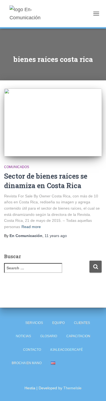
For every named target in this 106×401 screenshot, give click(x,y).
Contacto (32, 350)
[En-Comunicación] (36, 13)
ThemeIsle (72, 388)
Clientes (82, 323)
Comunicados (16, 167)
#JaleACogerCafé (66, 350)
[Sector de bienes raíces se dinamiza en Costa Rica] (53, 122)
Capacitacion (78, 336)
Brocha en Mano (27, 363)
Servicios (34, 323)
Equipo (58, 323)
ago (56, 235)
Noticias (23, 336)
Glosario (48, 336)
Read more (31, 227)
